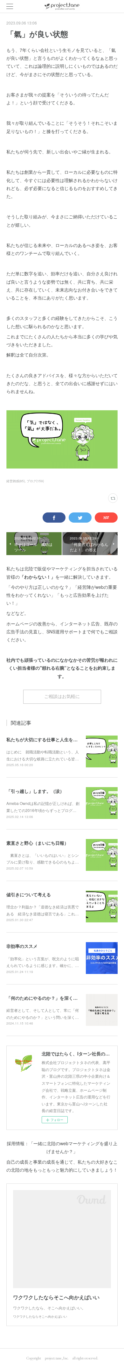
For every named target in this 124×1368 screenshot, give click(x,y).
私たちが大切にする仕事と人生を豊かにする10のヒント (62, 739)
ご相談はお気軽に (62, 696)
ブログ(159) (35, 481)
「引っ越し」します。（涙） (35, 791)
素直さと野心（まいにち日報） (37, 843)
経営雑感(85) (15, 481)
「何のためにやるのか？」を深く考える (46, 998)
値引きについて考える (28, 894)
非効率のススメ (22, 946)
